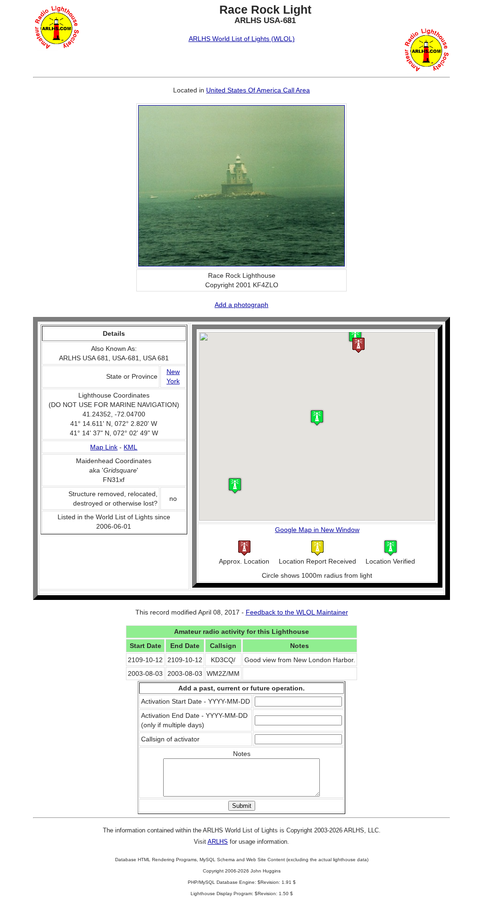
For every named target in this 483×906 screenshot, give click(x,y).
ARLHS (218, 841)
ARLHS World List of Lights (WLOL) (242, 38)
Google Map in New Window (317, 529)
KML (130, 447)
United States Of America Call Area (258, 90)
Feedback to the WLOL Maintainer (297, 612)
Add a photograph (241, 304)
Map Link (103, 447)
